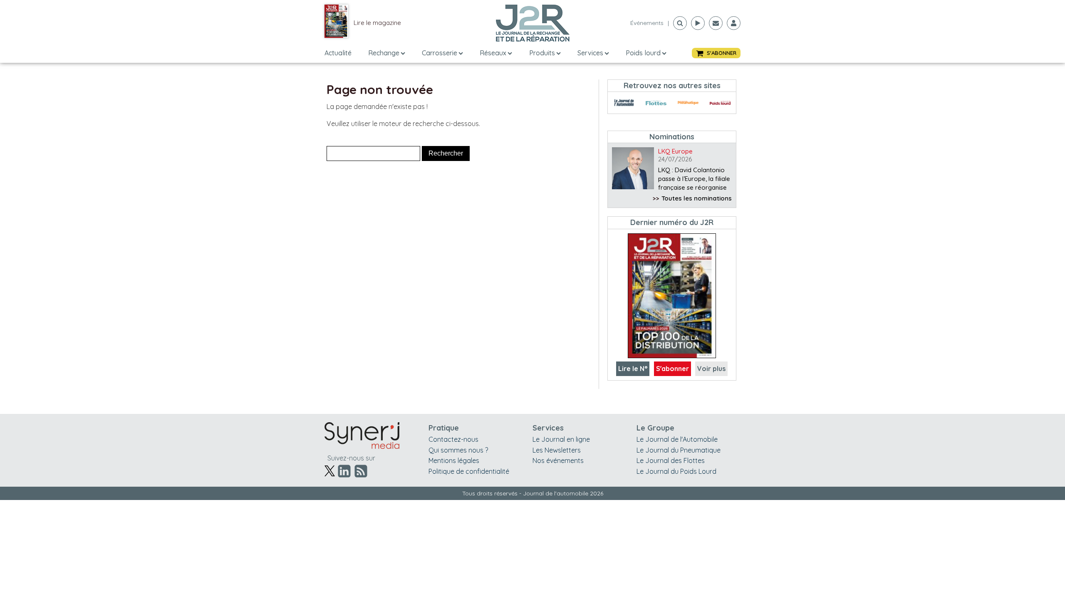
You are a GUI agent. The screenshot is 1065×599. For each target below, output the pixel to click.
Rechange (383, 53)
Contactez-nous (453, 439)
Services (590, 53)
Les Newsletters (556, 450)
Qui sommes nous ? (458, 450)
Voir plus (711, 368)
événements (647, 23)
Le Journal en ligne (561, 439)
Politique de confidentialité (468, 471)
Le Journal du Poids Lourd (676, 471)
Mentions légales (453, 460)
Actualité (338, 53)
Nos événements (558, 460)
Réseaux (493, 53)
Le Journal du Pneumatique (679, 450)
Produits (542, 53)
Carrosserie (439, 53)
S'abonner (672, 368)
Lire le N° (632, 368)
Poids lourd (643, 53)
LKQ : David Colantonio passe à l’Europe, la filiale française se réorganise (694, 178)
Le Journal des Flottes (671, 460)
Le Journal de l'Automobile (677, 439)
